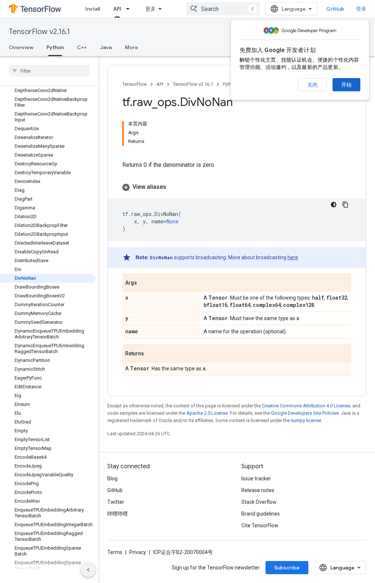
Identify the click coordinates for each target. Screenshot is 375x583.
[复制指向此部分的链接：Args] (144, 283)
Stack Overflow (258, 502)
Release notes (257, 490)
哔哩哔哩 (117, 514)
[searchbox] (49, 71)
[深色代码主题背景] (333, 204)
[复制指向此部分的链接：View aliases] (173, 187)
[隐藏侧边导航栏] (88, 569)
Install (92, 9)
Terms (114, 552)
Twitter (115, 502)
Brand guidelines (260, 514)
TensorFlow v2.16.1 (39, 31)
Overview (21, 47)
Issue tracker (256, 478)
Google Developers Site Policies (305, 413)
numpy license (306, 420)
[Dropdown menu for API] (130, 9)
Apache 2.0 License (207, 413)
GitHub (335, 9)
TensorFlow (134, 84)
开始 (346, 84)
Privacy (137, 552)
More (131, 47)
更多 (150, 9)
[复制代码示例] (345, 204)
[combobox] (223, 8)
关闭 (312, 85)
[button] (236, 187)
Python (55, 47)
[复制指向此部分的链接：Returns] (151, 353)
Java (106, 47)
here (292, 257)
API (117, 9)
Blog (112, 478)
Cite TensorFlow (259, 525)
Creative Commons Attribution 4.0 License (306, 405)
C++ (82, 47)
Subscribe (287, 567)
